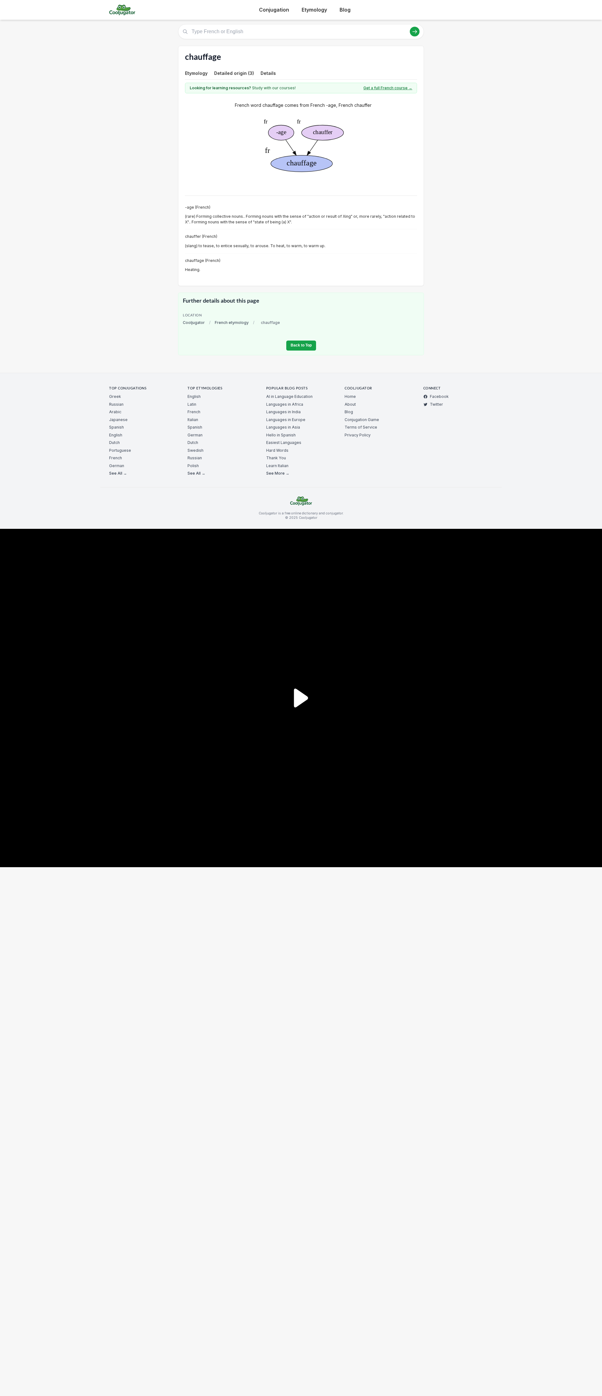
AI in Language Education (289, 396)
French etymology (232, 322)
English (115, 435)
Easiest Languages (283, 442)
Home (350, 396)
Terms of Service (361, 427)
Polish (193, 465)
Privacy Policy (358, 435)
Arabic (115, 411)
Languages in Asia (283, 427)
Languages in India (283, 411)
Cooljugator (194, 322)
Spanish (116, 427)
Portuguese (120, 450)
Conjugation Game (362, 419)
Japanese (118, 419)
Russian (116, 404)
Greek (115, 396)
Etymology (314, 10)
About (350, 404)
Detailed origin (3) (234, 73)
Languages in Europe (285, 419)
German (116, 465)
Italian (192, 419)
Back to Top (301, 345)
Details (268, 73)
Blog (345, 10)
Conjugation (274, 10)
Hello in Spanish (281, 435)
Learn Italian (277, 465)
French (115, 458)
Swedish (195, 450)
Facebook (439, 396)
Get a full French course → (387, 88)
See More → (277, 473)
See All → (118, 473)
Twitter (436, 404)
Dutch (114, 442)
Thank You (276, 458)
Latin (191, 404)
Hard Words (277, 450)
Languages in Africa (284, 404)
